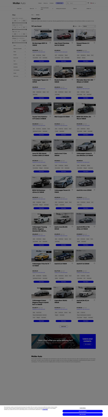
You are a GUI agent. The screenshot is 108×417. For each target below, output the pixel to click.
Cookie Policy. (45, 409)
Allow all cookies (83, 414)
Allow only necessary (83, 411)
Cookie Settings (83, 408)
